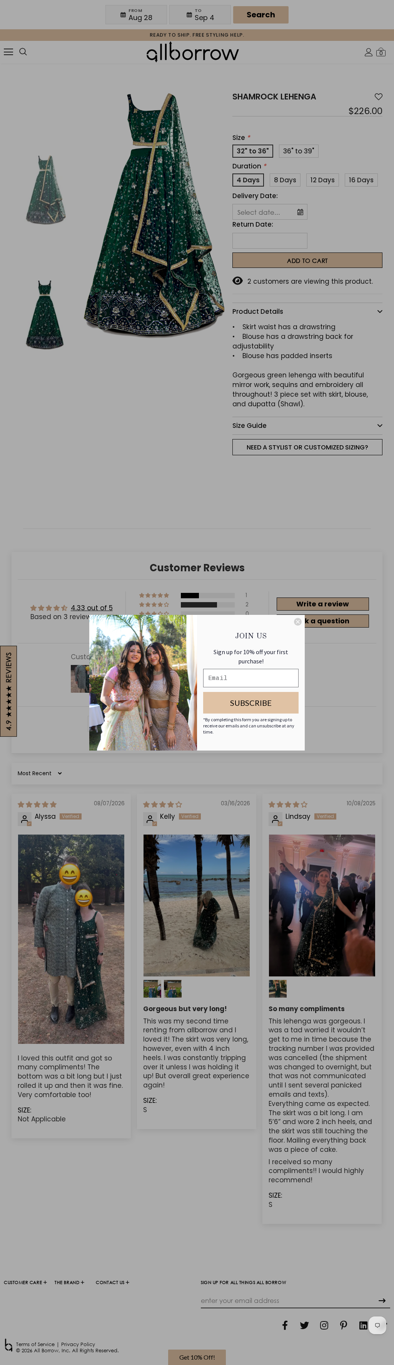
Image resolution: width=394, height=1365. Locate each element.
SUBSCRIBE (251, 702)
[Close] (298, 622)
